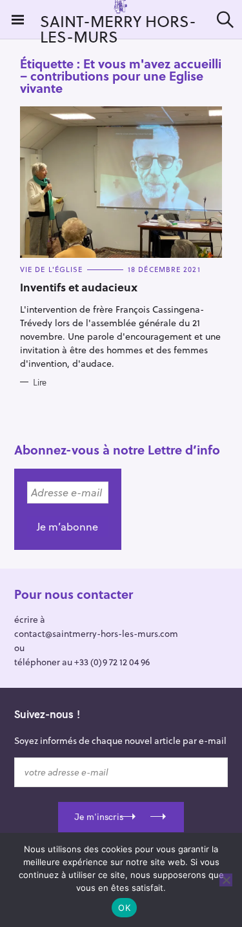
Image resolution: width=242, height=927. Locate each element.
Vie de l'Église (51, 269)
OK (124, 908)
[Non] (225, 879)
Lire (39, 382)
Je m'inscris (98, 817)
